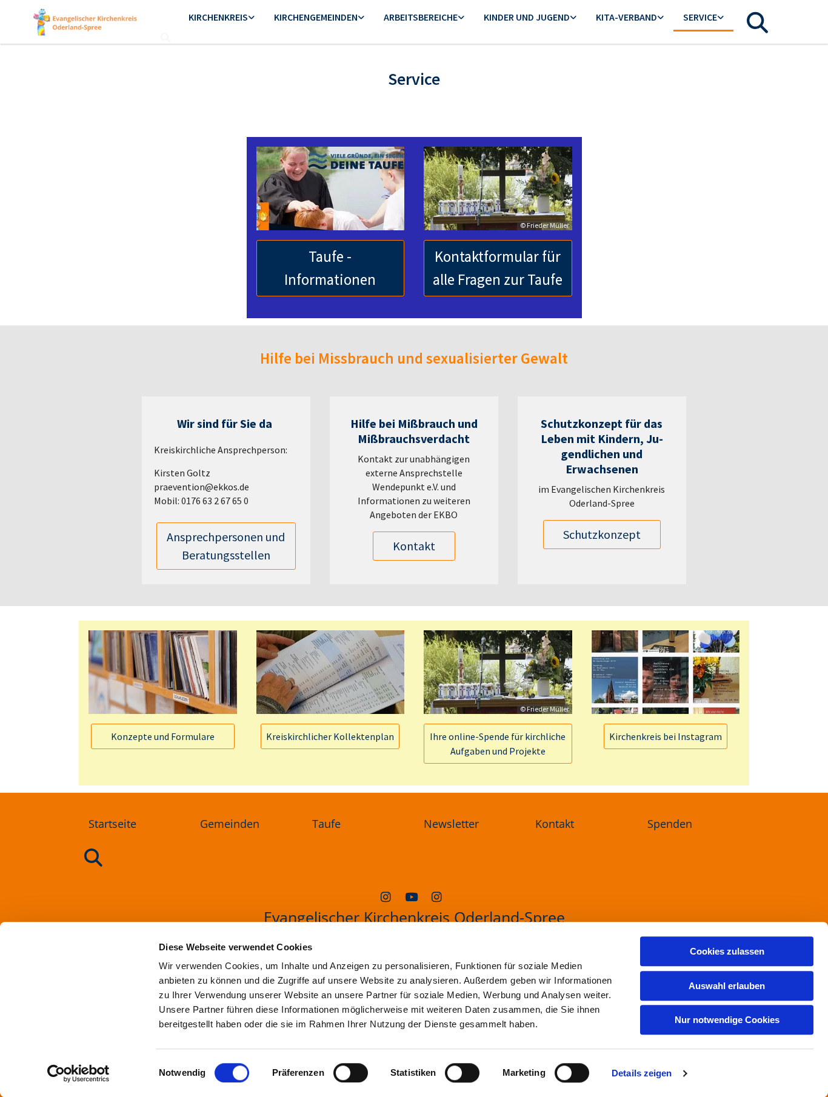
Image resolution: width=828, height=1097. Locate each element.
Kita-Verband (626, 17)
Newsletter (451, 823)
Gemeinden (229, 823)
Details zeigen (642, 1073)
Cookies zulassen (727, 951)
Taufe (326, 823)
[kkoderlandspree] (385, 896)
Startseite (112, 823)
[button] (330, 268)
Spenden (669, 823)
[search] (165, 37)
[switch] (350, 1072)
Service (700, 17)
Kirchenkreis (218, 17)
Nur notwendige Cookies (727, 1020)
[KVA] (436, 896)
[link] (221, 18)
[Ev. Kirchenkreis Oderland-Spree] (411, 896)
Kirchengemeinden (316, 17)
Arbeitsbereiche (421, 17)
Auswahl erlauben (727, 986)
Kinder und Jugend (527, 17)
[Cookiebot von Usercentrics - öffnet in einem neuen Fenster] (78, 1073)
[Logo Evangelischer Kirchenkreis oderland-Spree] (85, 22)
